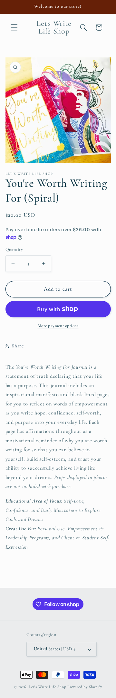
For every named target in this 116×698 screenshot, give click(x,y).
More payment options (58, 325)
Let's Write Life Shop (47, 686)
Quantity (14, 249)
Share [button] (18, 346)
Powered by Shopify (84, 686)
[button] (14, 27)
